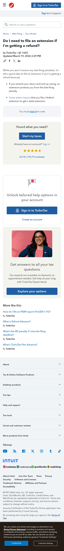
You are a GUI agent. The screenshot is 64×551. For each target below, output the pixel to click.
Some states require (20, 97)
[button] (32, 365)
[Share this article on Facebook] (9, 61)
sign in (33, 111)
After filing (17, 33)
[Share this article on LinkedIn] (19, 61)
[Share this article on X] (14, 61)
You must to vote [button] (32, 111)
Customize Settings (45, 543)
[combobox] (32, 25)
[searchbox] (32, 25)
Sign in (45, 13)
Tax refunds (30, 33)
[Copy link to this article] (5, 61)
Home (6, 33)
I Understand (16, 543)
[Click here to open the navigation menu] (4, 4)
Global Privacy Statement (15, 529)
